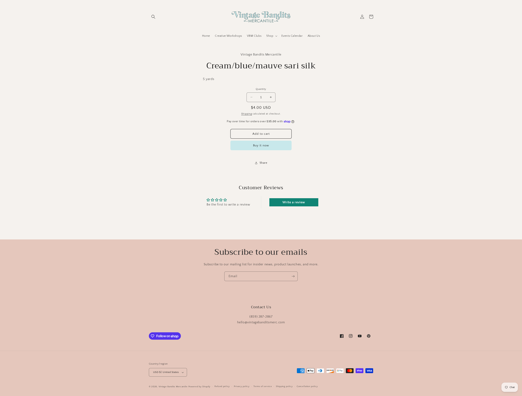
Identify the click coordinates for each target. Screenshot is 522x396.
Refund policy (222, 386)
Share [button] (263, 163)
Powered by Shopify (199, 386)
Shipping (246, 113)
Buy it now (261, 145)
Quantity (261, 89)
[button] (153, 16)
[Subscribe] (293, 276)
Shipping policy (284, 386)
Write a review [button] (293, 202)
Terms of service (262, 386)
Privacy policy (242, 386)
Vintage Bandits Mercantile (173, 386)
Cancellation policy (307, 386)
